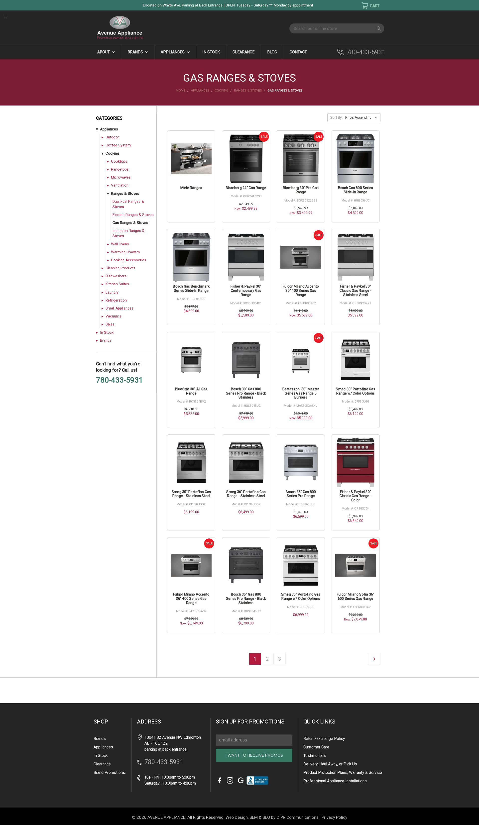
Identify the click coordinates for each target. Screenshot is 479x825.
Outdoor (112, 137)
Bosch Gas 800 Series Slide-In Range (355, 190)
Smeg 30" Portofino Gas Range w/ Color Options (355, 391)
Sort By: (336, 117)
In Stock (211, 52)
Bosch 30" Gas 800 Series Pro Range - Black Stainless (246, 393)
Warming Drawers (125, 252)
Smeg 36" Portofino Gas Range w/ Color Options (301, 596)
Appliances (173, 52)
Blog (272, 52)
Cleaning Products (120, 268)
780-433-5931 (366, 52)
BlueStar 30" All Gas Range (191, 391)
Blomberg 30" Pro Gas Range (301, 190)
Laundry (112, 292)
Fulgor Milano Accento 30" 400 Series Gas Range (301, 290)
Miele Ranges (191, 188)
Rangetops (120, 169)
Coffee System (118, 145)
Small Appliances (119, 308)
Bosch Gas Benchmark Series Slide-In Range (191, 288)
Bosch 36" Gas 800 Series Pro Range (301, 494)
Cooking (112, 153)
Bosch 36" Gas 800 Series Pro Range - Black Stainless (246, 598)
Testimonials (314, 755)
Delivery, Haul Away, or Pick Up (330, 764)
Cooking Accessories (128, 260)
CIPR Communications (297, 817)
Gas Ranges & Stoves (130, 222)
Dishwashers (116, 276)
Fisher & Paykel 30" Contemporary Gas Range (246, 290)
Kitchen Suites (117, 284)
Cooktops (119, 161)
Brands (135, 52)
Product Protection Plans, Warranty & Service (342, 772)
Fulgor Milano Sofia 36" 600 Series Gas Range (355, 596)
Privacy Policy (334, 817)
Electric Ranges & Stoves (133, 214)
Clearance (243, 52)
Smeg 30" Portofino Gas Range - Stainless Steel (191, 494)
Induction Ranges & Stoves (128, 233)
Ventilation (119, 185)
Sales (110, 324)
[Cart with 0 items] (367, 5)
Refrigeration (116, 300)
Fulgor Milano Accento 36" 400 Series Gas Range (191, 598)
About (104, 52)
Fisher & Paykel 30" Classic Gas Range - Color (355, 496)
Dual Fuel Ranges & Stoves (128, 204)
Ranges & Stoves (125, 193)
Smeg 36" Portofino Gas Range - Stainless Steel (246, 494)
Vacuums (113, 316)
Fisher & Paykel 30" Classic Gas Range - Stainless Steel (355, 290)
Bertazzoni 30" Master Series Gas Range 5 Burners (300, 393)
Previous (12, 814)
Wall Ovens (120, 244)
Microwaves (121, 177)
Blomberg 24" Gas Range (246, 188)
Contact (298, 52)
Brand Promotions (109, 772)
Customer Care (316, 747)
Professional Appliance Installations (335, 781)
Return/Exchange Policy (324, 738)
